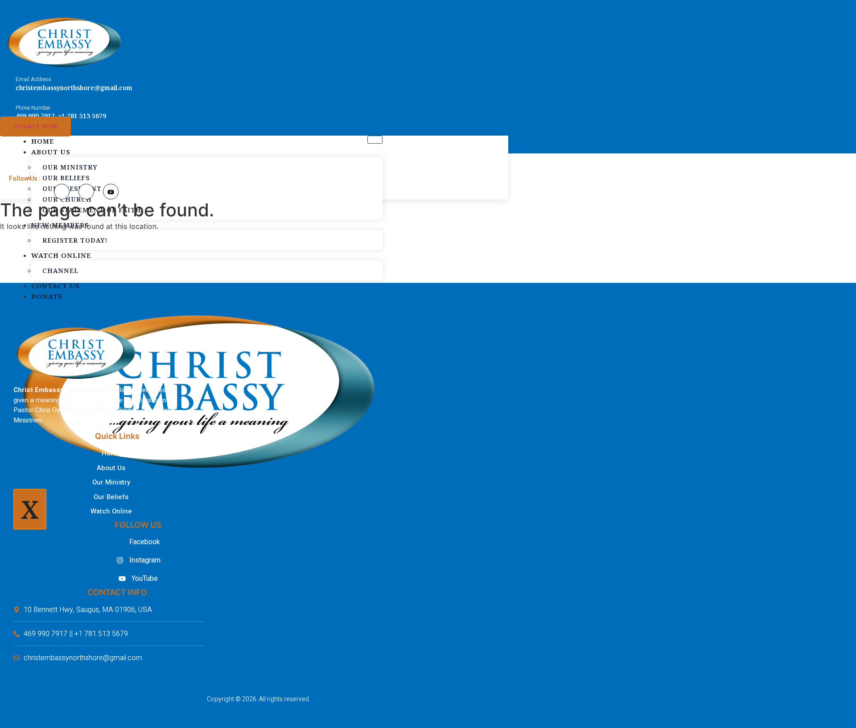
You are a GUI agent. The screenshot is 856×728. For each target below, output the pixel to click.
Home (42, 140)
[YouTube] (111, 191)
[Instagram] (86, 191)
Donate (47, 296)
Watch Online (61, 255)
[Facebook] (62, 191)
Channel (60, 270)
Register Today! (74, 240)
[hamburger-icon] (375, 140)
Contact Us (55, 285)
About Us (50, 151)
